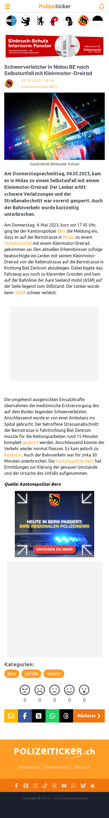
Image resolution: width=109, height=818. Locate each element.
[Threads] (54, 785)
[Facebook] (16, 785)
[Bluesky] (83, 785)
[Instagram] (35, 785)
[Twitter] (26, 785)
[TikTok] (45, 785)
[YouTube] (64, 785)
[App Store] (92, 785)
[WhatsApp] (73, 785)
